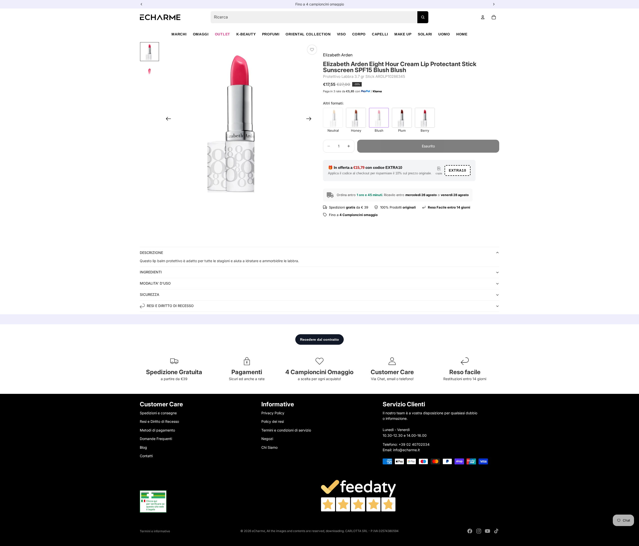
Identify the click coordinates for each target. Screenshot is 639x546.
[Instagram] (479, 531)
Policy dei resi (272, 421)
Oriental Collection (308, 34)
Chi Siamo (269, 447)
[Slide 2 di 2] (150, 72)
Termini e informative (155, 531)
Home (462, 34)
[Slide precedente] (166, 119)
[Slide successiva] (310, 119)
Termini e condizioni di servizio (286, 430)
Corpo (359, 34)
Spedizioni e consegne (158, 413)
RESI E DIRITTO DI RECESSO (170, 306)
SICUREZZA (149, 294)
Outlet (222, 34)
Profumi (271, 34)
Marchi (178, 34)
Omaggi (201, 34)
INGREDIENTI (151, 272)
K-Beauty (246, 34)
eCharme (258, 531)
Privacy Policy (272, 413)
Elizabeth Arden (337, 54)
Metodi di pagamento (157, 430)
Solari (425, 34)
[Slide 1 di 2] (150, 52)
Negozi (267, 439)
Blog (143, 447)
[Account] (482, 17)
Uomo (444, 34)
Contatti (146, 455)
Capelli (380, 34)
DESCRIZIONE (151, 252)
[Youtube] (487, 531)
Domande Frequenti (156, 439)
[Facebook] (470, 531)
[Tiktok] (496, 531)
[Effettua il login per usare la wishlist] (312, 50)
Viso (341, 34)
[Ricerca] (422, 17)
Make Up (403, 34)
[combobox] (319, 17)
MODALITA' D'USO (155, 283)
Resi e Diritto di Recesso (159, 421)
